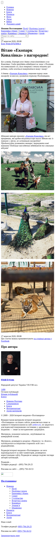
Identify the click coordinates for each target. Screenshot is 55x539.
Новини (10, 9)
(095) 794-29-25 (25, 526)
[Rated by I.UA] (7, 476)
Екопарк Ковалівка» (19, 73)
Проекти (10, 14)
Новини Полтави (14, 401)
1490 (3, 389)
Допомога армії (13, 24)
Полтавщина (8, 481)
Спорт (22, 31)
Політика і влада (36, 28)
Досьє (9, 19)
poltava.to (37, 425)
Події (25, 28)
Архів (41, 33)
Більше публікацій (9, 394)
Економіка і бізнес (9, 31)
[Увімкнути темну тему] (2, 2)
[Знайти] (27, 36)
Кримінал (12, 33)
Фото (8, 17)
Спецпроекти (12, 403)
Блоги (9, 12)
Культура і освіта (19, 500)
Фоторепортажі (13, 408)
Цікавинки (33, 33)
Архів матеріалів (14, 411)
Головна (10, 7)
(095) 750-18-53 (24, 531)
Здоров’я (22, 33)
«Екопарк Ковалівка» (34, 136)
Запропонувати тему (10, 535)
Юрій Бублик (7, 380)
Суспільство (32, 31)
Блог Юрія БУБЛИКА (11, 44)
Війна (9, 21)
